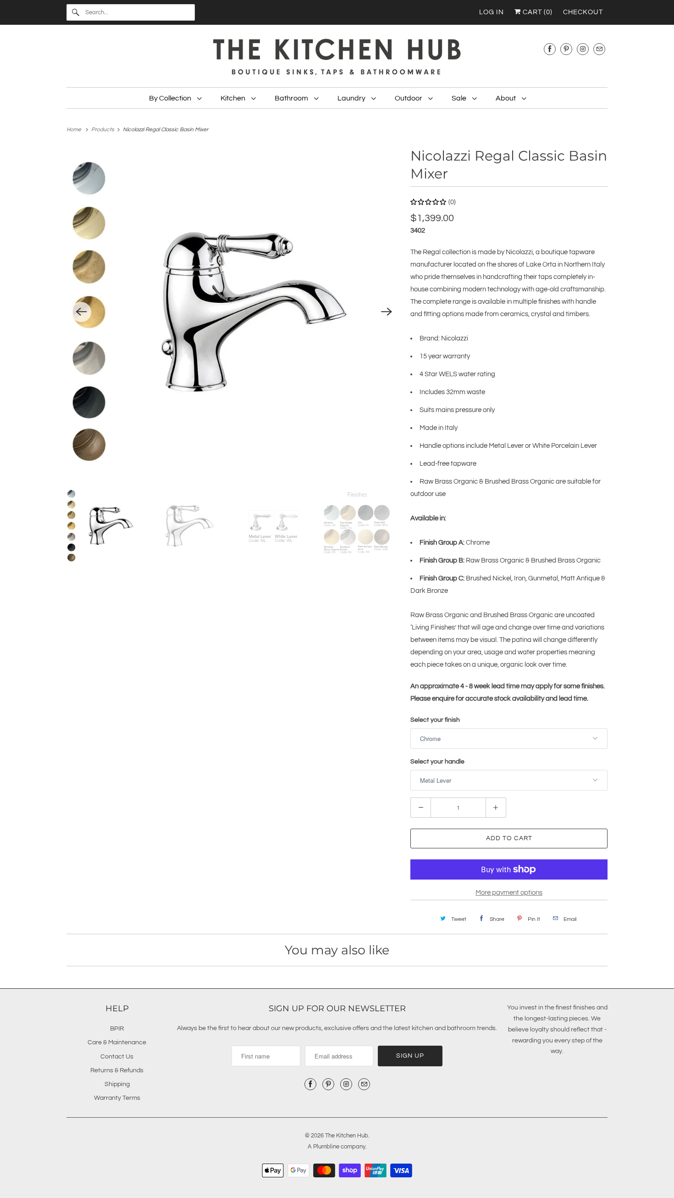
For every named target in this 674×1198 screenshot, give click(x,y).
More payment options (508, 892)
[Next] (386, 312)
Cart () (536, 12)
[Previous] (81, 312)
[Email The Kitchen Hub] (599, 49)
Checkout (583, 12)
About (506, 98)
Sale (460, 98)
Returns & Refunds (117, 1070)
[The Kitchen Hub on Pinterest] (566, 49)
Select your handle (437, 761)
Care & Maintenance (117, 1042)
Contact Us (116, 1056)
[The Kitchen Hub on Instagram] (583, 49)
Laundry (352, 98)
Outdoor (409, 98)
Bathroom (292, 98)
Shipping (117, 1084)
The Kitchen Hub (346, 1135)
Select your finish (435, 720)
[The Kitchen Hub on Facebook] (550, 49)
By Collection (171, 98)
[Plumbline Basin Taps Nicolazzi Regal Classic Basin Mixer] (234, 312)
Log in (491, 12)
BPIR (117, 1028)
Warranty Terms (117, 1098)
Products (103, 130)
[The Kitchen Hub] (337, 58)
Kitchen (234, 98)
